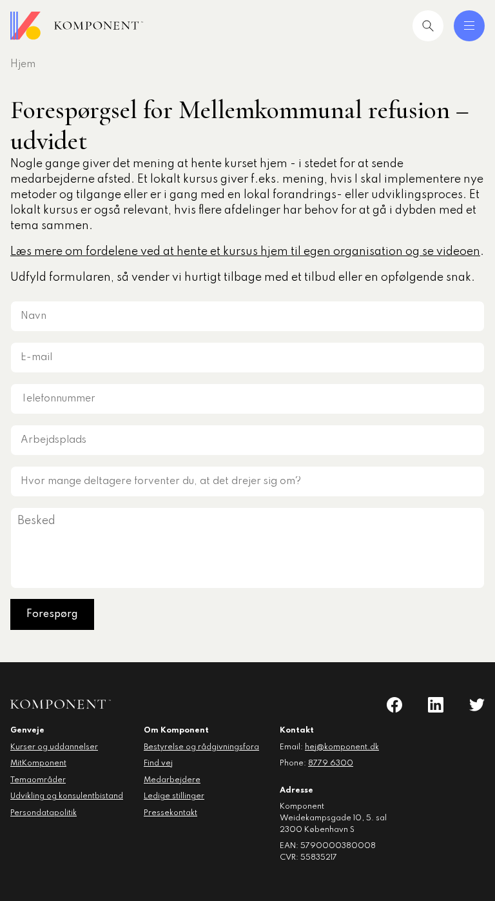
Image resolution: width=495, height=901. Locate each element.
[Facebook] (394, 705)
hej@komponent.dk (342, 747)
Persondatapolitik (43, 813)
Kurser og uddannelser (54, 747)
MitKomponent (38, 763)
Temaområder (38, 780)
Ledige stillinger (174, 796)
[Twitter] (477, 705)
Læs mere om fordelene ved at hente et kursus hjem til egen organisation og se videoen (245, 252)
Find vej (158, 763)
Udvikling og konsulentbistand (66, 796)
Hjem (22, 64)
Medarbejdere (172, 780)
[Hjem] (76, 26)
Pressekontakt (170, 813)
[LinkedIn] (435, 705)
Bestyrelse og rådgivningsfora (201, 747)
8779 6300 (330, 763)
